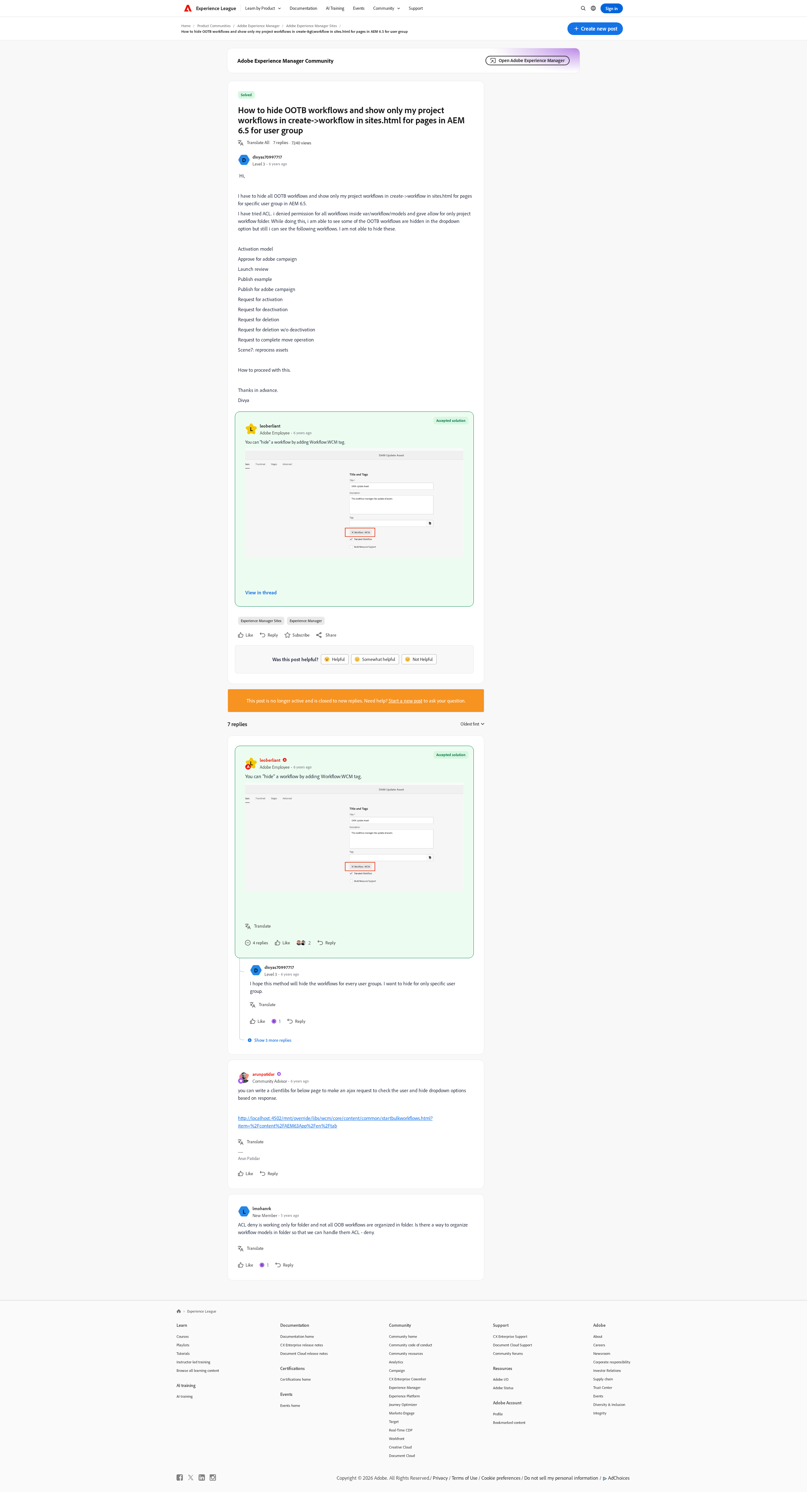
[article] (354, 852)
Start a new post (405, 700)
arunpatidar (264, 1074)
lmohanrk (262, 1208)
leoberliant (270, 425)
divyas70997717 (267, 157)
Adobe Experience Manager (258, 25)
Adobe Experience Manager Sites (311, 25)
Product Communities (214, 25)
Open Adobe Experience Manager (532, 60)
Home (186, 25)
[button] (595, 28)
